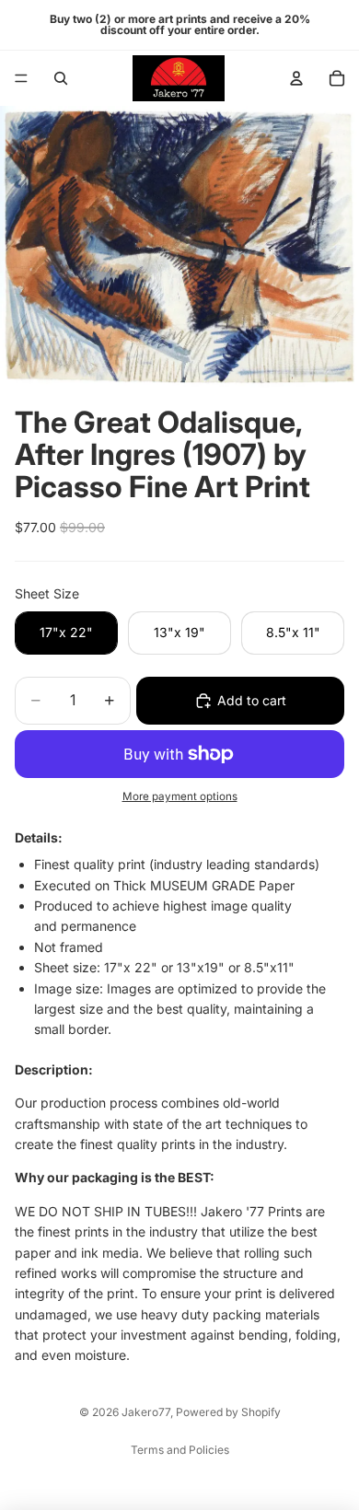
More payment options (179, 796)
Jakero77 (146, 1412)
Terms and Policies (180, 1450)
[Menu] (21, 78)
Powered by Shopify (228, 1412)
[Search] (61, 78)
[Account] (296, 78)
